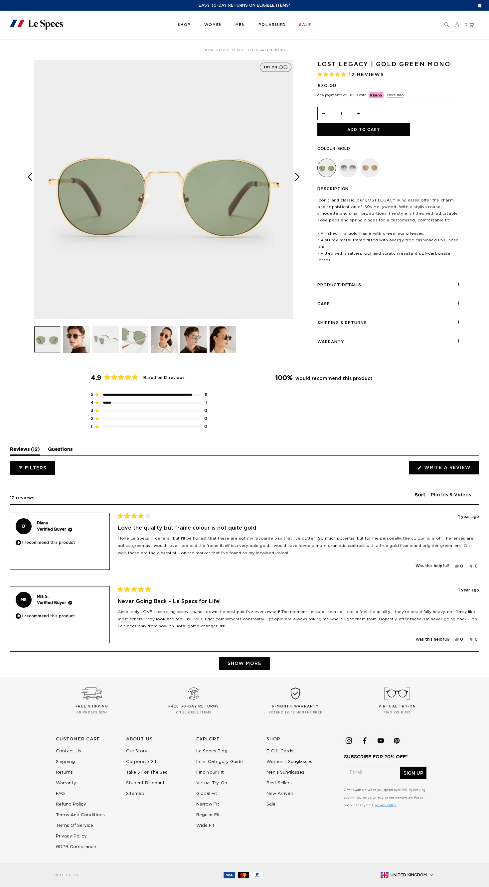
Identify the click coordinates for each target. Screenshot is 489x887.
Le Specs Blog (212, 751)
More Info (395, 95)
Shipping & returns (342, 323)
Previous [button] (30, 194)
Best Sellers (279, 783)
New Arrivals (280, 794)
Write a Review (451, 469)
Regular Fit (208, 815)
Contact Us (68, 751)
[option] (163, 189)
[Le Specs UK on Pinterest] (396, 740)
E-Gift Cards (279, 751)
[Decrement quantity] (324, 114)
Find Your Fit (210, 772)
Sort (421, 495)
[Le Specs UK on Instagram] (348, 740)
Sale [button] (305, 25)
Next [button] (297, 194)
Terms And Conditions (80, 815)
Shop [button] (184, 25)
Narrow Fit (207, 804)
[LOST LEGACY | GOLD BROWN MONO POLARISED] (370, 168)
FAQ (60, 794)
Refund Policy (71, 804)
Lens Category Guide (219, 762)
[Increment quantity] (359, 114)
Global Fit (206, 794)
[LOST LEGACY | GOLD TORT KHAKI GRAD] (348, 168)
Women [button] (213, 25)
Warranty (330, 342)
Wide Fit (205, 826)
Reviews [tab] (25, 451)
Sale (270, 804)
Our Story (136, 751)
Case (323, 304)
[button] (446, 25)
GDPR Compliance (76, 847)
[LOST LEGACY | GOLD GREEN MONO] (327, 168)
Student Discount (145, 783)
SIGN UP (413, 773)
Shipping (65, 762)
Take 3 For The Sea (147, 772)
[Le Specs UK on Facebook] (364, 740)
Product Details (339, 285)
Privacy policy (385, 805)
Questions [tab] (60, 451)
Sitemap (135, 794)
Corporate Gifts (143, 762)
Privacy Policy (71, 836)
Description (333, 189)
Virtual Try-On (211, 783)
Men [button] (240, 25)
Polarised (272, 25)
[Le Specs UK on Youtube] (380, 740)
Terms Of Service (74, 826)
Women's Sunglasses (289, 762)
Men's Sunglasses (285, 772)
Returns (64, 772)
